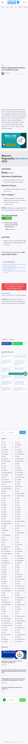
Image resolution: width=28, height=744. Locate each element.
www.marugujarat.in (10, 295)
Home (2, 7)
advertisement (14, 116)
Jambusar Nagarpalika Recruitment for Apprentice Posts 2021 (6, 389)
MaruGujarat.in (7, 72)
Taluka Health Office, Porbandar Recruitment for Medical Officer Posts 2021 (20, 377)
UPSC (11, 7)
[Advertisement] (14, 27)
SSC (16, 7)
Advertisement (5, 112)
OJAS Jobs (26, 7)
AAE (2, 682)
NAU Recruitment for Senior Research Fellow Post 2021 (20, 356)
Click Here (7, 218)
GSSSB (20, 7)
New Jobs (11, 339)
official (6, 210)
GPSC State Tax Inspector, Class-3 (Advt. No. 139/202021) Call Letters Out (11, 662)
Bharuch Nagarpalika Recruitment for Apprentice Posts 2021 (6, 377)
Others (2, 690)
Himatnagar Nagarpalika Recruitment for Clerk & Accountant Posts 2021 (19, 383)
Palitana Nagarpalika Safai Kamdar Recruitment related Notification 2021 (7, 383)
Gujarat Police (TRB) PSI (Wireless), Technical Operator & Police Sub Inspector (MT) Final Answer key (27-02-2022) (13, 671)
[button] (26, 2)
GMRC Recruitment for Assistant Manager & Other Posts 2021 (6, 362)
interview (8, 191)
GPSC (7, 7)
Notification (19, 180)
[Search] (24, 2)
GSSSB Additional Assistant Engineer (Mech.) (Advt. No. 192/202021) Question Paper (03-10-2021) (13, 679)
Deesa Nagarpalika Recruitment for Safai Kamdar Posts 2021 (20, 389)
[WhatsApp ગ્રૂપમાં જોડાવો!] (25, 374)
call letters (3, 664)
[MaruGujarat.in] (14, 2)
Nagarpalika (5, 339)
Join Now (22, 432)
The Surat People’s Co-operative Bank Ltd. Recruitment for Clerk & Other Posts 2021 (7, 370)
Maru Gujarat (11, 126)
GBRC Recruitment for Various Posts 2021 (19, 369)
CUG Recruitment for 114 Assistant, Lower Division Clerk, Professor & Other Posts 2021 (20, 362)
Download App (11, 229)
